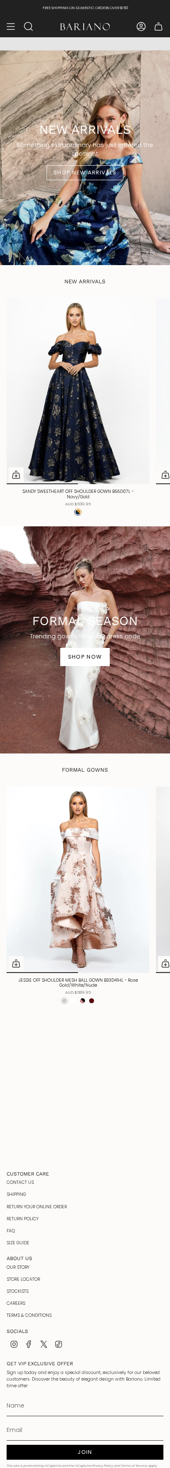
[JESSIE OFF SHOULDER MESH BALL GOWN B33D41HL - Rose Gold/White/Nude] (78, 880)
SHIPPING (16, 1194)
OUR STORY (18, 1267)
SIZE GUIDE (18, 1243)
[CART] (158, 26)
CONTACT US (20, 1182)
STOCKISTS (17, 1291)
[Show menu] (10, 26)
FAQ (11, 1231)
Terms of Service (134, 1465)
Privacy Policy (102, 1465)
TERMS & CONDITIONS (29, 1315)
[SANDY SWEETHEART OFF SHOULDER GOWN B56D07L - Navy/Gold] (78, 391)
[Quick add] (16, 474)
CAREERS (16, 1303)
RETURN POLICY (22, 1219)
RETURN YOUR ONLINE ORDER (37, 1207)
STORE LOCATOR (23, 1279)
